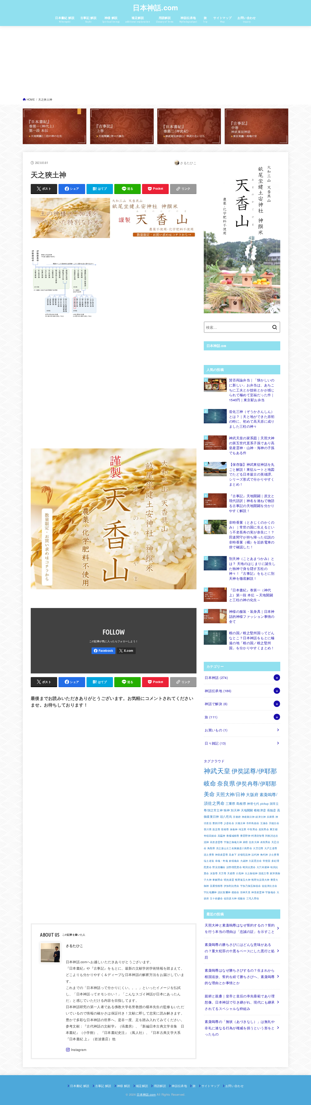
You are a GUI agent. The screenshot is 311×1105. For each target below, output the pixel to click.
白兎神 (240, 873)
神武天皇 (217, 770)
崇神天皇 (245, 892)
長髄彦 (271, 810)
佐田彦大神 (230, 898)
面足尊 (216, 829)
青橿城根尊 (232, 835)
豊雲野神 (245, 835)
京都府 (237, 816)
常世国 (266, 860)
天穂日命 (274, 823)
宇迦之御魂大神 (233, 842)
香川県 (208, 829)
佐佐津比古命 (269, 886)
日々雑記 (215, 743)
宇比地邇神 (210, 892)
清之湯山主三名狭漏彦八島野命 (234, 848)
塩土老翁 (209, 860)
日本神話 (216, 677)
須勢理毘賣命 (234, 867)
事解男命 (217, 879)
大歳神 (244, 860)
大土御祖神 (251, 873)
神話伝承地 (218, 690)
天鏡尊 (231, 873)
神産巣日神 (248, 816)
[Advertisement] (155, 63)
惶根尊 (225, 829)
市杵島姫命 (252, 823)
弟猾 (245, 842)
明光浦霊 (229, 879)
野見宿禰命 (218, 867)
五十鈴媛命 (216, 898)
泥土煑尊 (209, 854)
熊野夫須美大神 (260, 879)
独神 (227, 810)
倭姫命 (235, 892)
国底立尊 (264, 873)
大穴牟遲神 (263, 867)
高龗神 (221, 835)
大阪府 (252, 794)
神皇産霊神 (257, 892)
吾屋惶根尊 (216, 886)
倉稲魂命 (234, 860)
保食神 (234, 829)
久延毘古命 (255, 860)
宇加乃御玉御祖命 (250, 886)
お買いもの (216, 729)
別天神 (235, 810)
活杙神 (255, 854)
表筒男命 (265, 842)
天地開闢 (247, 810)
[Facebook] (103, 650)
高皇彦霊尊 (216, 842)
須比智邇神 (224, 892)
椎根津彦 (260, 810)
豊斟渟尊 (217, 823)
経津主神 (260, 816)
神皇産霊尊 (221, 854)
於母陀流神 (244, 854)
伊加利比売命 (231, 886)
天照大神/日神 (230, 794)
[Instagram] (76, 1050)
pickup (264, 804)
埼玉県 (242, 829)
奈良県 (226, 783)
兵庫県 (271, 816)
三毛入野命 (252, 898)
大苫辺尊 (258, 848)
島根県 (241, 803)
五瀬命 (264, 823)
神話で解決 (216, 703)
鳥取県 (211, 848)
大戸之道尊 (270, 848)
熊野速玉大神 (242, 879)
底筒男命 (264, 829)
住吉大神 (254, 842)
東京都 (274, 829)
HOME (31, 99)
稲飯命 (241, 898)
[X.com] (126, 650)
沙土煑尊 (274, 854)
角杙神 (264, 854)
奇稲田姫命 (210, 835)
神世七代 (253, 804)
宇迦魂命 (270, 892)
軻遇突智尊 (257, 835)
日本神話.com (155, 7)
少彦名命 (229, 823)
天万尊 (222, 873)
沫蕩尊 (214, 873)
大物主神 (240, 823)
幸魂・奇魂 (221, 860)
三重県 (230, 803)
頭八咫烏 (226, 817)
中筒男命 (252, 829)
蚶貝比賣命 (249, 867)
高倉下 (233, 854)
